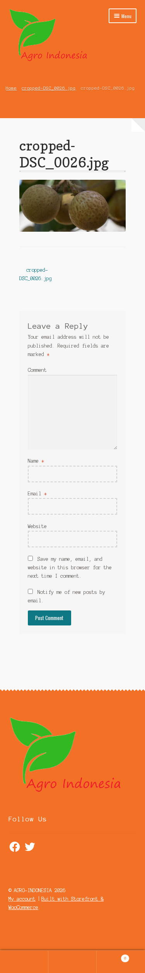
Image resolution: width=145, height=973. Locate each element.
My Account (24, 962)
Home (11, 88)
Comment (37, 370)
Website (37, 526)
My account (22, 898)
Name (36, 460)
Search (72, 962)
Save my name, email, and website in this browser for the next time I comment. (70, 567)
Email (37, 493)
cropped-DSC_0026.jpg (49, 88)
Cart (111, 956)
